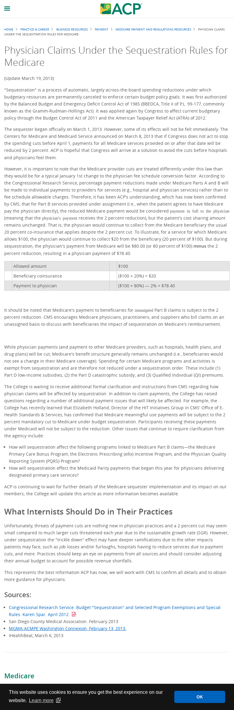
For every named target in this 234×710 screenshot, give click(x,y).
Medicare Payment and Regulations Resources (153, 29)
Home (8, 29)
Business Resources (72, 29)
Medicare (19, 675)
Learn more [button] (41, 700)
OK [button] (200, 696)
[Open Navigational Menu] (7, 9)
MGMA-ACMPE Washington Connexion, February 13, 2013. (67, 628)
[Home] (121, 9)
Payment (101, 29)
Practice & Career (34, 29)
